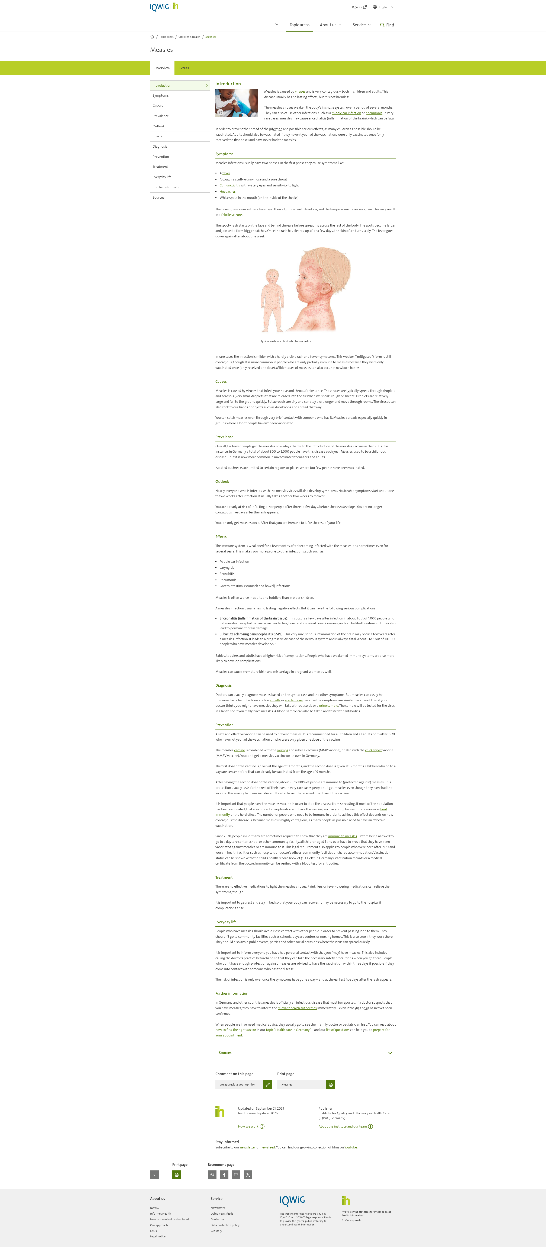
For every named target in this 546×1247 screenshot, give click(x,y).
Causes (158, 105)
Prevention (161, 156)
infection (275, 129)
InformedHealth (160, 1213)
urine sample (328, 705)
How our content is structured (169, 1219)
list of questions (338, 1030)
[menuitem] (162, 68)
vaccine (239, 750)
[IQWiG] (292, 1201)
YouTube (350, 1147)
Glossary (216, 1231)
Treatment (160, 166)
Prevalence (161, 116)
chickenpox (373, 750)
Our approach (159, 1225)
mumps (282, 750)
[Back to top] (391, 1191)
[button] (383, 7)
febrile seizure (231, 214)
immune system (334, 107)
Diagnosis (160, 146)
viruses (300, 91)
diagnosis (362, 1008)
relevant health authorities (297, 1008)
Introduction (162, 85)
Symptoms (161, 95)
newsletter (248, 1147)
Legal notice (158, 1236)
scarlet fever (294, 700)
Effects (158, 136)
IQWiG (154, 1208)
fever (226, 173)
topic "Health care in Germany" (288, 1030)
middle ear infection (346, 113)
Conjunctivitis (230, 185)
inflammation (338, 118)
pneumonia (374, 113)
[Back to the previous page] (154, 1174)
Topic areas (300, 25)
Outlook (159, 126)
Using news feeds (222, 1213)
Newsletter (218, 1208)
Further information (167, 187)
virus (292, 490)
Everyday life (162, 177)
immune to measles (342, 836)
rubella (275, 700)
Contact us (217, 1219)
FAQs (153, 1231)
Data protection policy (225, 1225)
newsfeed (267, 1147)
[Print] (176, 1174)
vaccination (327, 134)
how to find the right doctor (235, 1030)
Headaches (228, 191)
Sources (158, 197)
